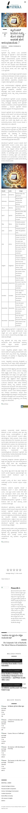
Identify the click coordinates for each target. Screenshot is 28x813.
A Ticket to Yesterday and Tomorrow (15, 720)
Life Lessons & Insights (6, 798)
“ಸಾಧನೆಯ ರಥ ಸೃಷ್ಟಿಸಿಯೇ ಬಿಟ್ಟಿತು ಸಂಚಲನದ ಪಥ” (12, 636)
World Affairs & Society (7, 796)
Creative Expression (6, 793)
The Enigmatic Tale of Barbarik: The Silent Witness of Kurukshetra (14, 643)
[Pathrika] (14, 5)
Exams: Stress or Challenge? (16, 733)
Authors (3, 800)
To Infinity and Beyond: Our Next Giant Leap (13, 689)
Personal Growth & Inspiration (8, 788)
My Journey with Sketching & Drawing (16, 747)
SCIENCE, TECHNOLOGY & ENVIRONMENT (12, 660)
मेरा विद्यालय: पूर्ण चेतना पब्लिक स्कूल (16, 706)
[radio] (7, 570)
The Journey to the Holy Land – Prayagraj (17, 761)
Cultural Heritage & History (7, 786)
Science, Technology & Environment (9, 791)
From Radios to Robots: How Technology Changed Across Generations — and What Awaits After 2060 (13, 676)
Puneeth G (4, 46)
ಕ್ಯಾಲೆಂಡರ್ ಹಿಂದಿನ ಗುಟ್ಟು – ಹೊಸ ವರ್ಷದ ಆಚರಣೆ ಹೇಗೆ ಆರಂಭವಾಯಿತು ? (13, 36)
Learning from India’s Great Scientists (11, 664)
